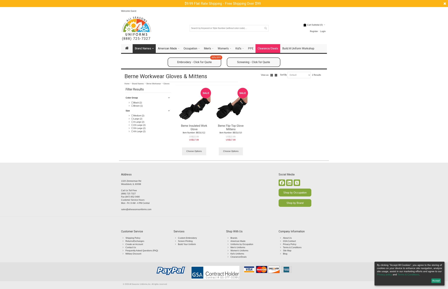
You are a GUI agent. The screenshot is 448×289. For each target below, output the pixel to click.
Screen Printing (185, 241)
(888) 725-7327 (136, 39)
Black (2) (137, 102)
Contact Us (130, 247)
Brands (233, 238)
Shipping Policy (132, 238)
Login (323, 31)
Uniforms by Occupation (241, 244)
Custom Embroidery (187, 238)
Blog (285, 254)
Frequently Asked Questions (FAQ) (141, 250)
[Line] (276, 75)
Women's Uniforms (239, 250)
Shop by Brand (294, 202)
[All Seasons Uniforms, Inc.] (136, 26)
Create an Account (134, 244)
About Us (287, 238)
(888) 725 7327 (128, 193)
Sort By (283, 75)
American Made (238, 241)
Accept (436, 280)
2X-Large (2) (139, 125)
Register (314, 31)
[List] (271, 75)
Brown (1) (138, 106)
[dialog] (409, 273)
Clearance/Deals (238, 257)
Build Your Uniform (187, 244)
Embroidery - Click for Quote (199, 60)
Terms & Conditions (292, 247)
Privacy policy (384, 274)
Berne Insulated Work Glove (194, 127)
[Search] (265, 28)
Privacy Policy (289, 244)
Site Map (287, 250)
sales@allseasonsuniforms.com (136, 209)
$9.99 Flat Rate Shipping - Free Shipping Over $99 (223, 3)
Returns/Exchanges (134, 241)
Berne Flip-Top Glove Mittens (231, 127)
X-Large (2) (138, 122)
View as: (265, 75)
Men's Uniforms (237, 247)
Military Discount (133, 254)
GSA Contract (289, 241)
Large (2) (137, 119)
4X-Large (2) (139, 131)
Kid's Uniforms (237, 254)
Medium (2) (138, 115)
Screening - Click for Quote (253, 62)
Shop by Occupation (295, 192)
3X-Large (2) (139, 128)
